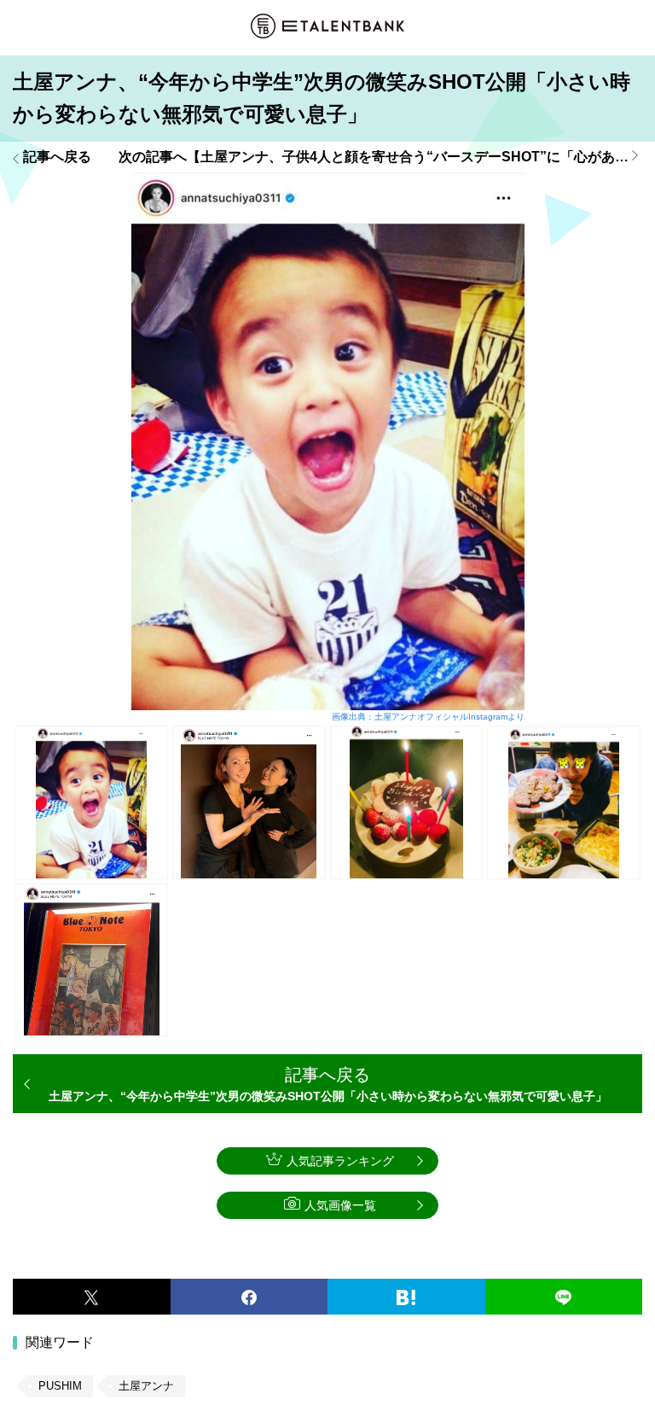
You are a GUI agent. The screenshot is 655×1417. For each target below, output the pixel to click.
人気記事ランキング (340, 1161)
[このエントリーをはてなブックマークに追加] (406, 1297)
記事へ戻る (57, 157)
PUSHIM (60, 1385)
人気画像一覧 (340, 1205)
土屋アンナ (146, 1385)
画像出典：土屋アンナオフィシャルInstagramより (428, 716)
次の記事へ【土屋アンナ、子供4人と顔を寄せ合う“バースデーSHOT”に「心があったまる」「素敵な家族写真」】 (380, 157)
